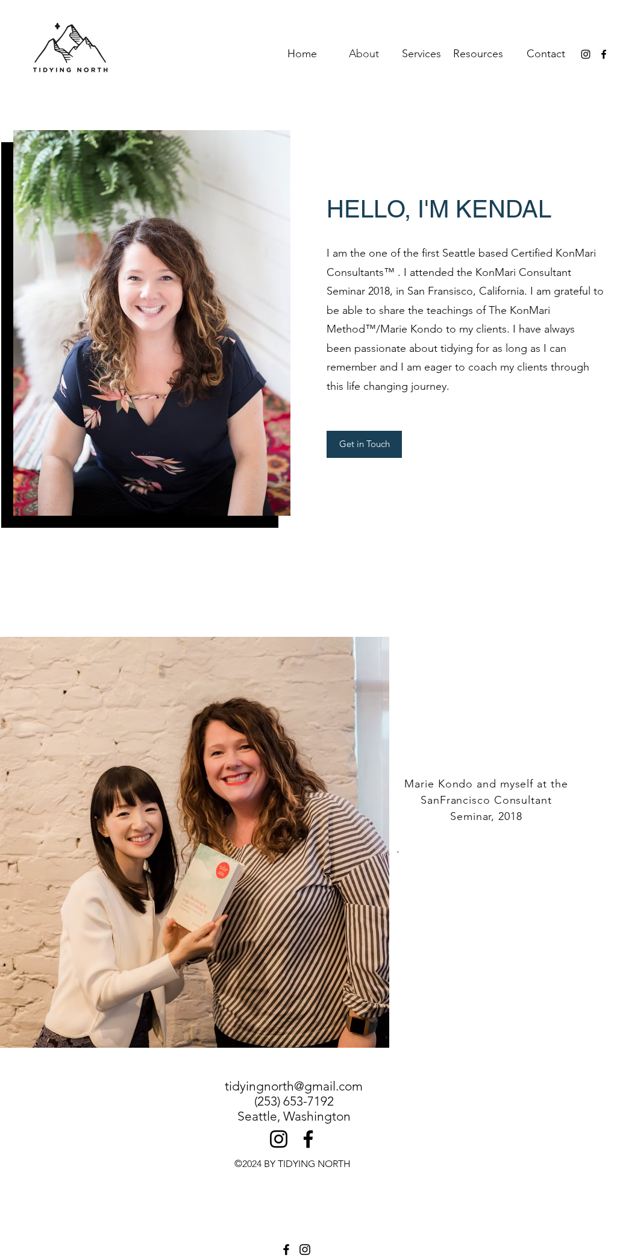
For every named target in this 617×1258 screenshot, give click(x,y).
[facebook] (604, 54)
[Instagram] (278, 1139)
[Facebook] (308, 1139)
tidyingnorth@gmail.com (294, 1086)
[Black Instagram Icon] (586, 54)
